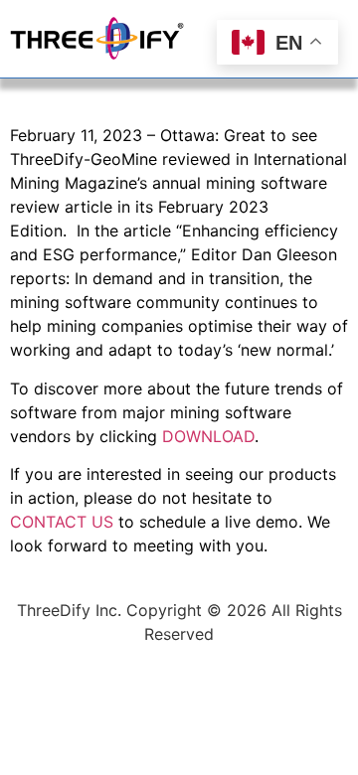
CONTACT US (61, 522)
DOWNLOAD (208, 436)
